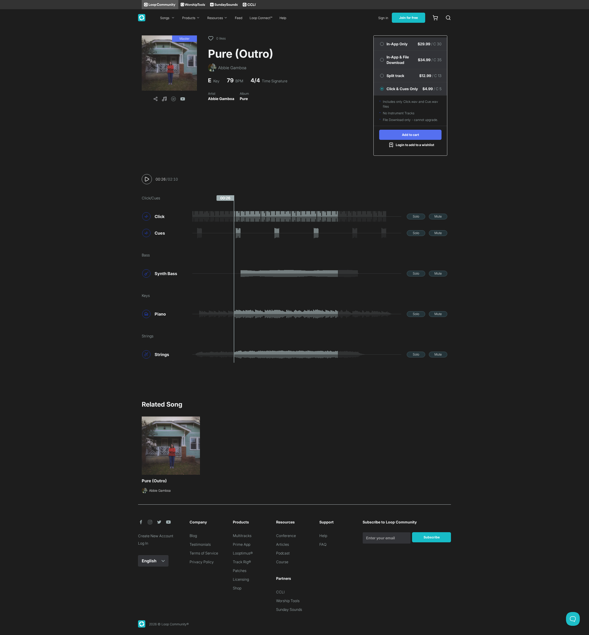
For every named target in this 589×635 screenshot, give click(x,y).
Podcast (283, 553)
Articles (282, 544)
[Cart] (435, 17)
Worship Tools (288, 600)
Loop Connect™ (261, 18)
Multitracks (242, 535)
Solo (416, 216)
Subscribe (432, 537)
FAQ (322, 544)
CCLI (280, 592)
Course (282, 562)
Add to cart (410, 135)
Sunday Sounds (289, 609)
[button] (169, 63)
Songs (164, 18)
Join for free (408, 18)
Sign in (383, 18)
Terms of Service (204, 553)
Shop (237, 588)
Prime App (241, 544)
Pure (244, 98)
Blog (193, 535)
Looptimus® (243, 553)
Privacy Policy (202, 562)
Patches (239, 570)
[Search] (448, 17)
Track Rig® (242, 562)
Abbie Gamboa (221, 98)
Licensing (241, 579)
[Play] (147, 179)
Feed (238, 18)
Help (283, 18)
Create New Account (155, 536)
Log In (143, 543)
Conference (286, 535)
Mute (438, 216)
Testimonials (200, 544)
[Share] (155, 99)
